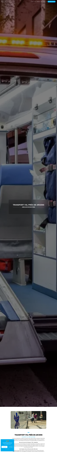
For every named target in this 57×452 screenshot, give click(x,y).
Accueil (32, 1)
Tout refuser (11, 446)
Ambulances (38, 1)
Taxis (35, 1)
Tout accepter (4, 446)
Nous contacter (43, 1)
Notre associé (51, 1)
